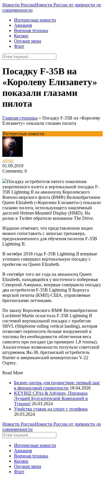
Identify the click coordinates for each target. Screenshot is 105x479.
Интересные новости (35, 19)
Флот (19, 46)
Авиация (23, 25)
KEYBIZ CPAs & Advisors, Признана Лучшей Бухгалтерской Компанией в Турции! (51, 398)
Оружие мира (27, 40)
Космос (21, 35)
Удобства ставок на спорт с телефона (51, 408)
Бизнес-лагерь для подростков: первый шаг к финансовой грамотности (57, 385)
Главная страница (20, 117)
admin (8, 160)
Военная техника (31, 30)
